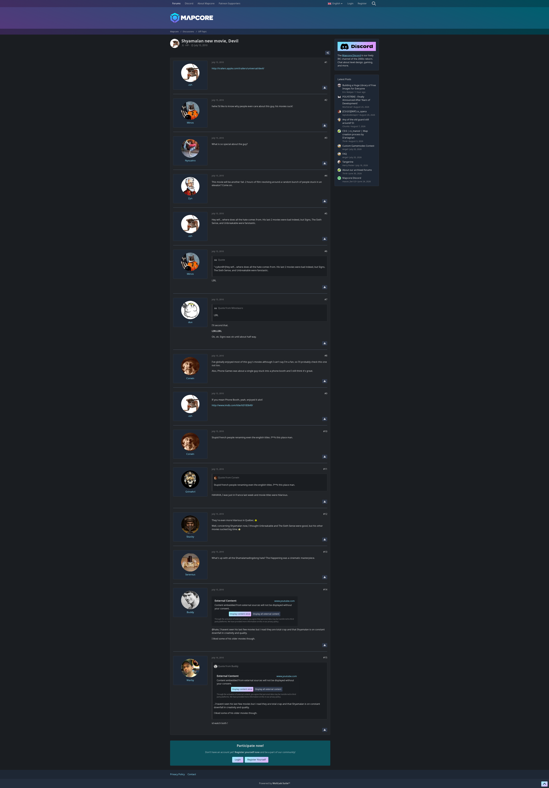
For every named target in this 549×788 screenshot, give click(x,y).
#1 (326, 62)
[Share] (327, 53)
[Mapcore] (274, 17)
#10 (325, 431)
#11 (325, 469)
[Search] (374, 3)
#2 (326, 100)
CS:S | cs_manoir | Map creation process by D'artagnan (355, 134)
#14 (325, 589)
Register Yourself (256, 759)
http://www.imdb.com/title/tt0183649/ (232, 405)
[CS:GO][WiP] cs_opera (354, 111)
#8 (326, 355)
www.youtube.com (284, 600)
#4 (326, 175)
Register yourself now (247, 752)
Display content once (240, 613)
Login (350, 3)
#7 (326, 299)
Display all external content (266, 613)
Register (362, 3)
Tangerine (347, 161)
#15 (325, 657)
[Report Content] (324, 88)
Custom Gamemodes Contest (358, 145)
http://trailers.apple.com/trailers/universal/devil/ (238, 68)
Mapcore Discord (351, 178)
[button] (335, 3)
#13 (325, 551)
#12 (325, 514)
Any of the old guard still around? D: (355, 121)
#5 (326, 213)
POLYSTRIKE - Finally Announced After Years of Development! (356, 100)
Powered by (274, 783)
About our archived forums (357, 170)
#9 (326, 393)
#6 (326, 251)
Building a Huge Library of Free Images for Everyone (359, 87)
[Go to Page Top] (544, 784)
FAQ (344, 153)
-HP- (187, 45)
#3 (326, 137)
